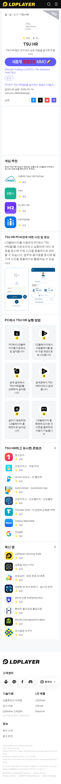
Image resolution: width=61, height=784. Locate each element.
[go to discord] (30, 681)
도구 (16, 14)
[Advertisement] (30, 131)
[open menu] (56, 4)
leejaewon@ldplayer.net (12, 769)
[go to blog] (22, 681)
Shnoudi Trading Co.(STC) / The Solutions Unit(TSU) (27, 71)
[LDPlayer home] (19, 4)
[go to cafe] (6, 681)
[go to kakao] (14, 681)
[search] (49, 4)
